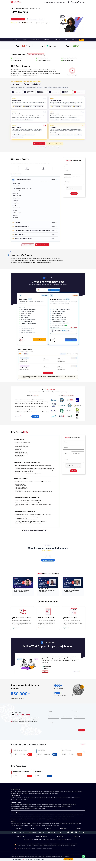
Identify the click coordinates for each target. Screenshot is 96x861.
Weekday (69, 353)
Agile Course (13, 797)
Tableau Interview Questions (39, 818)
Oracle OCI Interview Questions (67, 816)
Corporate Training (48, 2)
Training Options (35, 39)
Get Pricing (71, 340)
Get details (74, 193)
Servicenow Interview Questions (17, 816)
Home (12, 8)
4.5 (67, 46)
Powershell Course (62, 797)
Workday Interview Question (77, 814)
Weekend (75, 353)
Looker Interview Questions (51, 814)
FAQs (66, 39)
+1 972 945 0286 (28, 859)
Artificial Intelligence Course (26, 793)
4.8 (17, 46)
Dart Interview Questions (64, 818)
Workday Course (35, 797)
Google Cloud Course (22, 791)
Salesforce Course (31, 791)
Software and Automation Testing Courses (62, 806)
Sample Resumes (51, 832)
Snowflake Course (56, 791)
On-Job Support (58, 2)
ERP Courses (42, 808)
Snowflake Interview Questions (52, 818)
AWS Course (48, 797)
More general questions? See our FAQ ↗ (35, 530)
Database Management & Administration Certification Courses (23, 806)
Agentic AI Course (47, 793)
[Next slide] (50, 556)
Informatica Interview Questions (64, 814)
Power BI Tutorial (65, 823)
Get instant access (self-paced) (55, 143)
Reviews (74, 39)
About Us (33, 828)
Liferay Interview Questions (42, 816)
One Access (41, 832)
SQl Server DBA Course (16, 799)
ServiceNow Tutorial (57, 823)
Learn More (17, 416)
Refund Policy (63, 828)
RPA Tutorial (27, 823)
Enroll (73, 358)
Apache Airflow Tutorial (54, 825)
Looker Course (42, 797)
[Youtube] (83, 832)
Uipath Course (69, 797)
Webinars (60, 832)
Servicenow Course (78, 791)
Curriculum (15, 39)
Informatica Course (48, 791)
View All (83, 744)
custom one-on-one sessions (40, 376)
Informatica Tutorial (41, 823)
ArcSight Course (20, 797)
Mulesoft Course (76, 797)
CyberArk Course (27, 797)
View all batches (73, 327)
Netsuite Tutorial (38, 825)
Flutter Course (64, 791)
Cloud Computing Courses (34, 804)
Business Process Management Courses (24, 8)
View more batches (48, 373)
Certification (57, 39)
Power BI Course (14, 791)
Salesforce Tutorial (20, 823)
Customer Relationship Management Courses (66, 804)
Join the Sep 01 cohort (39, 143)
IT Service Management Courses (17, 808)
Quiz (24, 832)
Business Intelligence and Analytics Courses (20, 804)
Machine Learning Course (37, 793)
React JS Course (24, 799)
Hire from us (77, 836)
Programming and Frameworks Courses (49, 804)
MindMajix (40, 839)
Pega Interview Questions (27, 818)
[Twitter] (72, 832)
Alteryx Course (54, 797)
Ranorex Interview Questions (55, 816)
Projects (25, 39)
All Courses (13, 832)
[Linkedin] (76, 832)
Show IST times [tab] (43, 289)
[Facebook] (68, 832)
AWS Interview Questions (29, 814)
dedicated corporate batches (54, 376)
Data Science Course (15, 793)
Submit (81, 730)
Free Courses (18, 828)
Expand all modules (17, 173)
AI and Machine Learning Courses (32, 808)
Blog (64, 2)
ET (26, 353)
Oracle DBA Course (40, 791)
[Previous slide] (45, 556)
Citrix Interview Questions (16, 818)
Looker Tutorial (33, 823)
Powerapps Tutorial (23, 825)
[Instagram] (80, 832)
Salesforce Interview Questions (17, 814)
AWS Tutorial (13, 823)
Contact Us (48, 828)
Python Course (70, 791)
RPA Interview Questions (40, 814)
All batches (63, 353)
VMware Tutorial (45, 825)
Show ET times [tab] (55, 289)
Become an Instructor (41, 836)
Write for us (60, 836)
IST (22, 353)
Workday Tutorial (48, 823)
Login (83, 2)
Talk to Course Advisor (48, 560)
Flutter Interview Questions (30, 816)
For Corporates (46, 39)
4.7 (41, 46)
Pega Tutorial (78, 823)
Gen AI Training (54, 793)
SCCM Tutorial (72, 823)
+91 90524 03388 (40, 859)
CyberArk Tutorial (14, 825)
